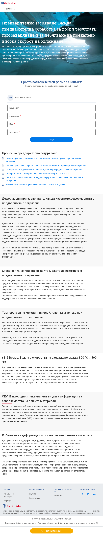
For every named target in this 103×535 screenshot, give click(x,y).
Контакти (58, 496)
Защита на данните (26, 523)
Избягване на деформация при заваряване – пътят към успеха (35, 184)
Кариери (7, 501)
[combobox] (51, 116)
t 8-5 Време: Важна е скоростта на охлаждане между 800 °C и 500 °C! (38, 173)
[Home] (12, 506)
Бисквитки (10, 523)
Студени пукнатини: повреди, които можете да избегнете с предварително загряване (46, 165)
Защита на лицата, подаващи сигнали (78, 523)
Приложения (34, 498)
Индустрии (33, 494)
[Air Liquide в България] (8, 3)
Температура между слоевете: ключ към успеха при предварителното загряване (44, 169)
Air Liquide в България (9, 495)
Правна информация (47, 523)
